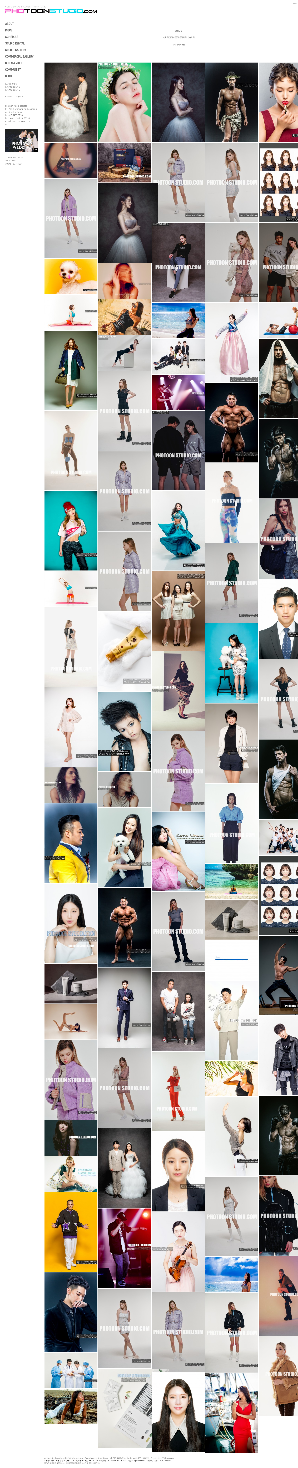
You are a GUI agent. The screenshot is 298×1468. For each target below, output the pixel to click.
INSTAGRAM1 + (12, 87)
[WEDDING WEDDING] (22, 151)
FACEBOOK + (11, 84)
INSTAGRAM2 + (12, 90)
